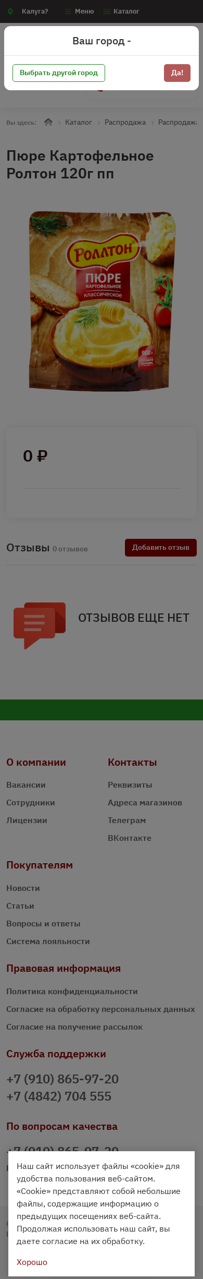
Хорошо (32, 1262)
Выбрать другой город (59, 72)
